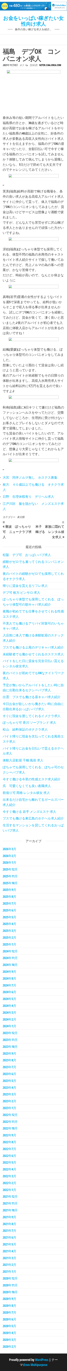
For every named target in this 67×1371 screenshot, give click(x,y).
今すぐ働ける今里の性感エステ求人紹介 (32, 779)
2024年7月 (9, 985)
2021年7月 (9, 1230)
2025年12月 (10, 869)
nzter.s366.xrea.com (50, 65)
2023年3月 (9, 1094)
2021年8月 (9, 1224)
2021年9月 (9, 1217)
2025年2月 (9, 937)
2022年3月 (9, 1176)
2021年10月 (10, 1210)
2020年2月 (9, 1346)
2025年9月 (9, 889)
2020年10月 (10, 1292)
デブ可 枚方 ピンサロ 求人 (21, 592)
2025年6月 (9, 910)
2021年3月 (9, 1258)
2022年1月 (9, 1190)
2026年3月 (9, 849)
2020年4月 (9, 1333)
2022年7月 (9, 1149)
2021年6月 (9, 1237)
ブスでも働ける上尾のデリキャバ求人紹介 (33, 647)
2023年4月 (9, 1087)
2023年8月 (9, 1060)
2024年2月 (9, 1019)
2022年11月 (10, 1121)
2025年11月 (10, 876)
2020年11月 (10, 1285)
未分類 (20, 517)
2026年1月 (9, 862)
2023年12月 (10, 1033)
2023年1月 (9, 1108)
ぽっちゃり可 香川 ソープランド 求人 (29, 722)
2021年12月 (10, 1196)
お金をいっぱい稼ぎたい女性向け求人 (33, 20)
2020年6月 (9, 1319)
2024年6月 (9, 992)
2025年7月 (9, 903)
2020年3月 (9, 1339)
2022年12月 (10, 1115)
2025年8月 (9, 896)
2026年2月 (9, 856)
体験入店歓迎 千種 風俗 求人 (23, 760)
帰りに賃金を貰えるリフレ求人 (25, 585)
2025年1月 (9, 944)
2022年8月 (9, 1142)
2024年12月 (10, 951)
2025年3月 (9, 930)
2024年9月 (9, 971)
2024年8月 (9, 978)
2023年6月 (9, 1074)
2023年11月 (10, 1040)
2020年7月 (9, 1312)
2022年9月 (9, 1135)
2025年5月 (9, 917)
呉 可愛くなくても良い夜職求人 (27, 786)
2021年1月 (9, 1271)
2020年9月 (9, 1299)
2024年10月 (10, 965)
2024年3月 (9, 1012)
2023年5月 (9, 1080)
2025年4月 (9, 924)
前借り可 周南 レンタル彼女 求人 (26, 792)
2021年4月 (9, 1251)
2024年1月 (9, 1026)
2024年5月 (9, 999)
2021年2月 (9, 1264)
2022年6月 (9, 1156)
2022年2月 (9, 1183)
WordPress (41, 1359)
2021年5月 (9, 1244)
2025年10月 (10, 883)
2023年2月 (9, 1101)
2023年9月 (9, 1053)
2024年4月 (9, 1005)
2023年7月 (9, 1067)
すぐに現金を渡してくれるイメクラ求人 (32, 716)
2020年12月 (10, 1278)
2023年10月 (10, 1046)
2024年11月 (10, 958)
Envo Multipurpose (35, 1365)
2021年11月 (10, 1203)
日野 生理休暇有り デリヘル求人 (28, 496)
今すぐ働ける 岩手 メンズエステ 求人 (29, 811)
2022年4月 (9, 1169)
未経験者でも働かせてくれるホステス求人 (33, 654)
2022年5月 (9, 1162)
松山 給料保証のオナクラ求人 (25, 729)
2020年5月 (9, 1326)
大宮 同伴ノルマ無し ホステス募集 (30, 477)
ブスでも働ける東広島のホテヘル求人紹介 (33, 818)
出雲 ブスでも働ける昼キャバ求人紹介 (32, 697)
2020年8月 (9, 1305)
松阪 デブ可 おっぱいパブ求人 (27, 555)
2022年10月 (10, 1128)
